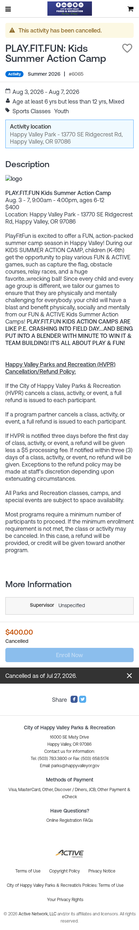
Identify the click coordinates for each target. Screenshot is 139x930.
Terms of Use (111, 885)
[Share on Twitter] (82, 701)
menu (8, 9)
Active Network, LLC (38, 913)
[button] (127, 48)
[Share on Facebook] (74, 701)
